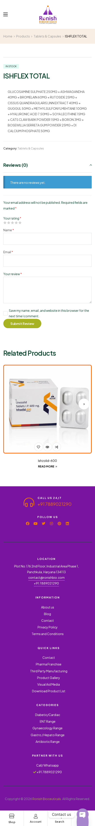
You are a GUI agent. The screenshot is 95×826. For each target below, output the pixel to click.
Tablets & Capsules (31, 148)
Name (8, 230)
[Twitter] (43, 523)
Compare (56, 447)
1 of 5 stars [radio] (4, 222)
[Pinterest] (59, 523)
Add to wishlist (38, 447)
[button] (11, 404)
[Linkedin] (67, 523)
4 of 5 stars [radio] (16, 222)
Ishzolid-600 (47, 461)
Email (8, 252)
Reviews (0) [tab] (15, 165)
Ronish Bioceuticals (46, 799)
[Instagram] (51, 523)
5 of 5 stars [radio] (19, 222)
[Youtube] (35, 523)
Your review (12, 274)
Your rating (12, 218)
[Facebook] (27, 523)
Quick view (47, 447)
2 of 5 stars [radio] (8, 222)
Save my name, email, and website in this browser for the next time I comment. (49, 313)
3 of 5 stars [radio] (12, 222)
